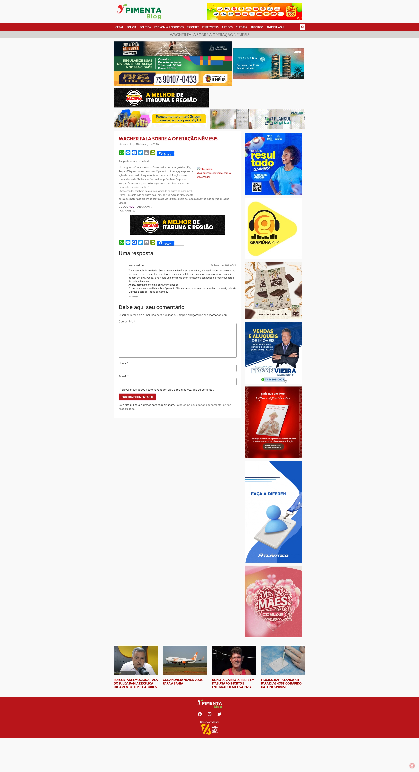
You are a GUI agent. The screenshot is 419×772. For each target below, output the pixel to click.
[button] (302, 27)
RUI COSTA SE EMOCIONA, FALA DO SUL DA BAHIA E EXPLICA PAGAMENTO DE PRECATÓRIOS (136, 683)
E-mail (124, 376)
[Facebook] (200, 714)
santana (133, 265)
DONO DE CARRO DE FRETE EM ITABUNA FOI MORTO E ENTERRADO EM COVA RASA (233, 683)
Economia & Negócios (169, 27)
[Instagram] (209, 714)
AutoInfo (256, 27)
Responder (133, 297)
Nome (123, 363)
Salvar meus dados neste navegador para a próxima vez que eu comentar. (168, 389)
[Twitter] (219, 714)
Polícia (132, 27)
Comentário (127, 321)
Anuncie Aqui (275, 27)
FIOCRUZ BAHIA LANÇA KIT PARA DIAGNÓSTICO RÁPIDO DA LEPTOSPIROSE (281, 683)
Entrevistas (210, 27)
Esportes (193, 27)
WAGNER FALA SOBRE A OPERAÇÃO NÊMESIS (168, 138)
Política (145, 27)
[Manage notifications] (412, 765)
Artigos (227, 27)
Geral (119, 27)
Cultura (241, 27)
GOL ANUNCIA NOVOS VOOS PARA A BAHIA (183, 681)
